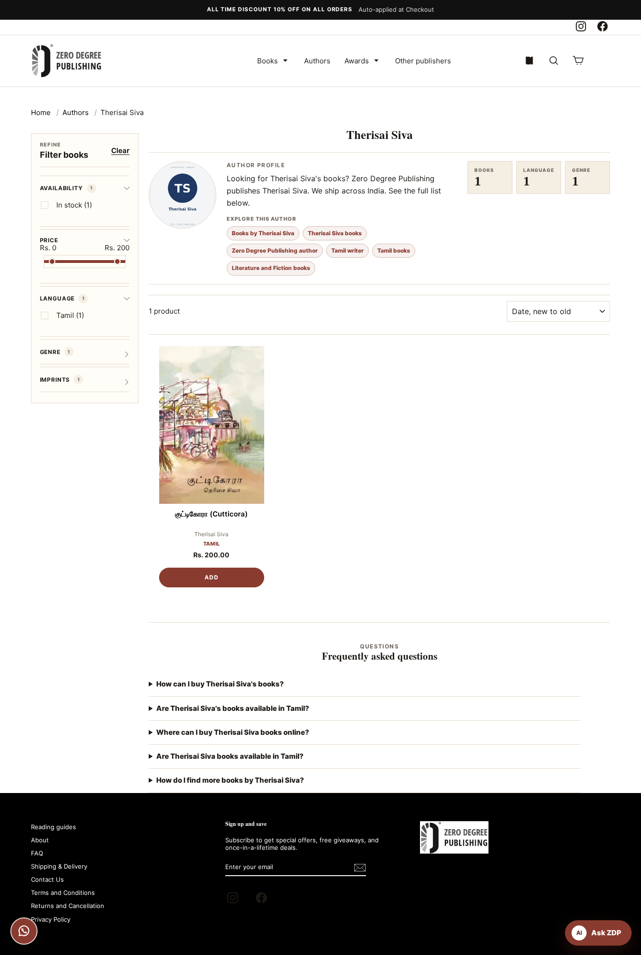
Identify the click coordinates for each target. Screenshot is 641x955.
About (40, 840)
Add (212, 577)
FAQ (37, 853)
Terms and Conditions (63, 892)
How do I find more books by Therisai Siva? (230, 780)
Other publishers (423, 60)
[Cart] (578, 60)
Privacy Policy (50, 919)
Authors (317, 60)
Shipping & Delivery (59, 866)
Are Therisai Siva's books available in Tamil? (232, 708)
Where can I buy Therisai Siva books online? (232, 732)
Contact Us (47, 879)
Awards (356, 60)
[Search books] (553, 60)
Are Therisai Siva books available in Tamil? (230, 756)
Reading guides (53, 827)
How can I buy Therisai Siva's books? (220, 683)
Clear (120, 150)
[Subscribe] (360, 867)
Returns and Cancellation (67, 905)
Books (267, 60)
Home (41, 112)
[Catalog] (529, 60)
